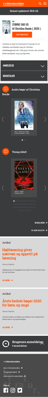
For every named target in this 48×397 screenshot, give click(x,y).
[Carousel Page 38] (33, 207)
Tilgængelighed (10, 372)
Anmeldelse (8, 65)
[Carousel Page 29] (17, 207)
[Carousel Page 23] (30, 204)
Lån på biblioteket (22, 34)
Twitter (19, 390)
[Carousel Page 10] (30, 201)
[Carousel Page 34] (26, 207)
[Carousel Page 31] (21, 207)
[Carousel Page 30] (19, 207)
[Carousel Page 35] (28, 207)
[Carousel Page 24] (31, 204)
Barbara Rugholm (8, 264)
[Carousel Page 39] (35, 207)
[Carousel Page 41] (20, 210)
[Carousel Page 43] (23, 210)
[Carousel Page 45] (27, 210)
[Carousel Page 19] (23, 204)
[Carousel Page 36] (30, 207)
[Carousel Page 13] (35, 201)
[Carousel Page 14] (14, 204)
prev (2, 119)
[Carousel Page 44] (25, 210)
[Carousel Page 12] (33, 201)
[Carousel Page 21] (26, 204)
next (45, 119)
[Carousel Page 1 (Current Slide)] (22, 140)
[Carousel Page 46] (29, 210)
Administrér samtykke (13, 376)
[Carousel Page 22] (28, 204)
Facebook (5, 390)
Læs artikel (6, 280)
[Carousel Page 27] (14, 207)
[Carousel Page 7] (24, 201)
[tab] (24, 65)
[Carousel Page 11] (31, 201)
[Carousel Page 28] (16, 207)
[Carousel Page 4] (19, 201)
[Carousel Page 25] (33, 204)
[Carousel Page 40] (18, 210)
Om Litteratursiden (11, 368)
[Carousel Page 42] (22, 210)
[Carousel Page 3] (26, 140)
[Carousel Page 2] (24, 140)
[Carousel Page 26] (35, 204)
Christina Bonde (23, 28)
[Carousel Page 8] (26, 201)
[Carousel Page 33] (24, 207)
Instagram (12, 390)
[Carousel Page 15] (16, 204)
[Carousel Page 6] (23, 201)
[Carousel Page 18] (21, 204)
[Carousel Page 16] (17, 204)
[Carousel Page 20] (24, 204)
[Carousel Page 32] (23, 207)
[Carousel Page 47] (30, 210)
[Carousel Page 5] (21, 201)
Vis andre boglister (38, 230)
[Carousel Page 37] (31, 207)
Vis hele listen (40, 222)
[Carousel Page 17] (19, 204)
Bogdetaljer (9, 76)
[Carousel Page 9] (28, 201)
